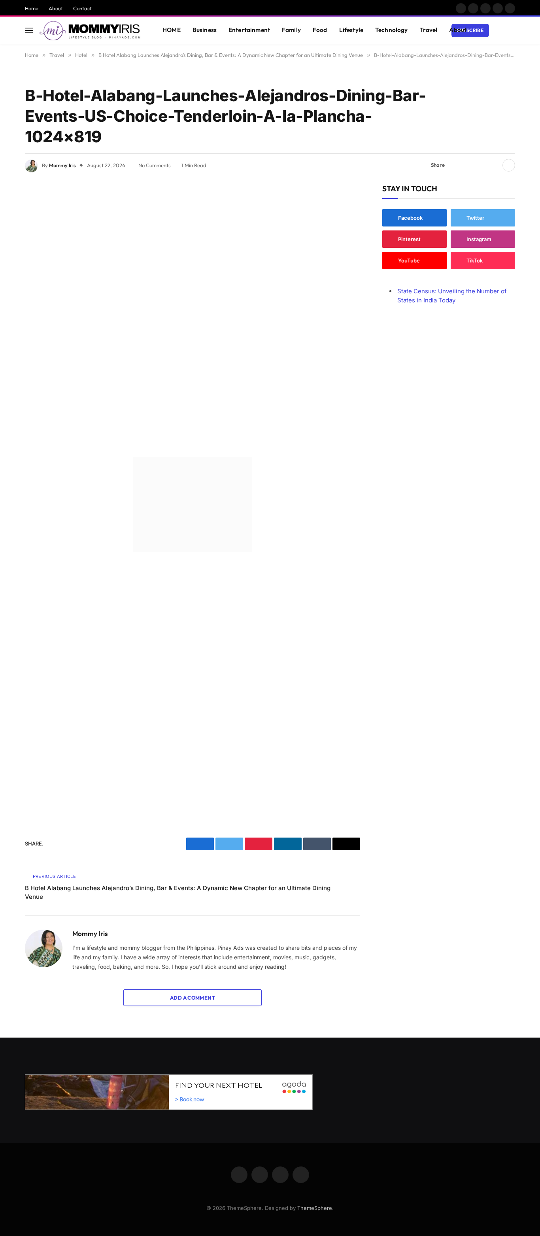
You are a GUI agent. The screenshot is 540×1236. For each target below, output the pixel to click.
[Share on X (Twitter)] (468, 165)
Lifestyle (351, 30)
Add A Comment (192, 997)
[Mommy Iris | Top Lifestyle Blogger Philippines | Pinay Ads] (91, 30)
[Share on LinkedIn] (493, 165)
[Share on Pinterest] (481, 165)
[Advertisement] (192, 317)
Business (205, 30)
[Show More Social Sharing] (508, 165)
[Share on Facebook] (455, 165)
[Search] (511, 30)
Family (291, 30)
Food (320, 30)
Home (31, 8)
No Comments (154, 165)
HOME (171, 30)
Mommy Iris (62, 165)
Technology (391, 30)
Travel (429, 30)
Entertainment (249, 30)
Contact (82, 8)
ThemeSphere (314, 1208)
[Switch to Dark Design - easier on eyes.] (499, 30)
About (56, 8)
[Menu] (29, 30)
